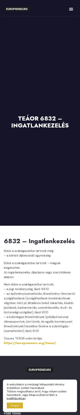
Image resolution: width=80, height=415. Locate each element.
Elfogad (15, 405)
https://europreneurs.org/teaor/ (30, 343)
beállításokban (16, 398)
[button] (71, 9)
